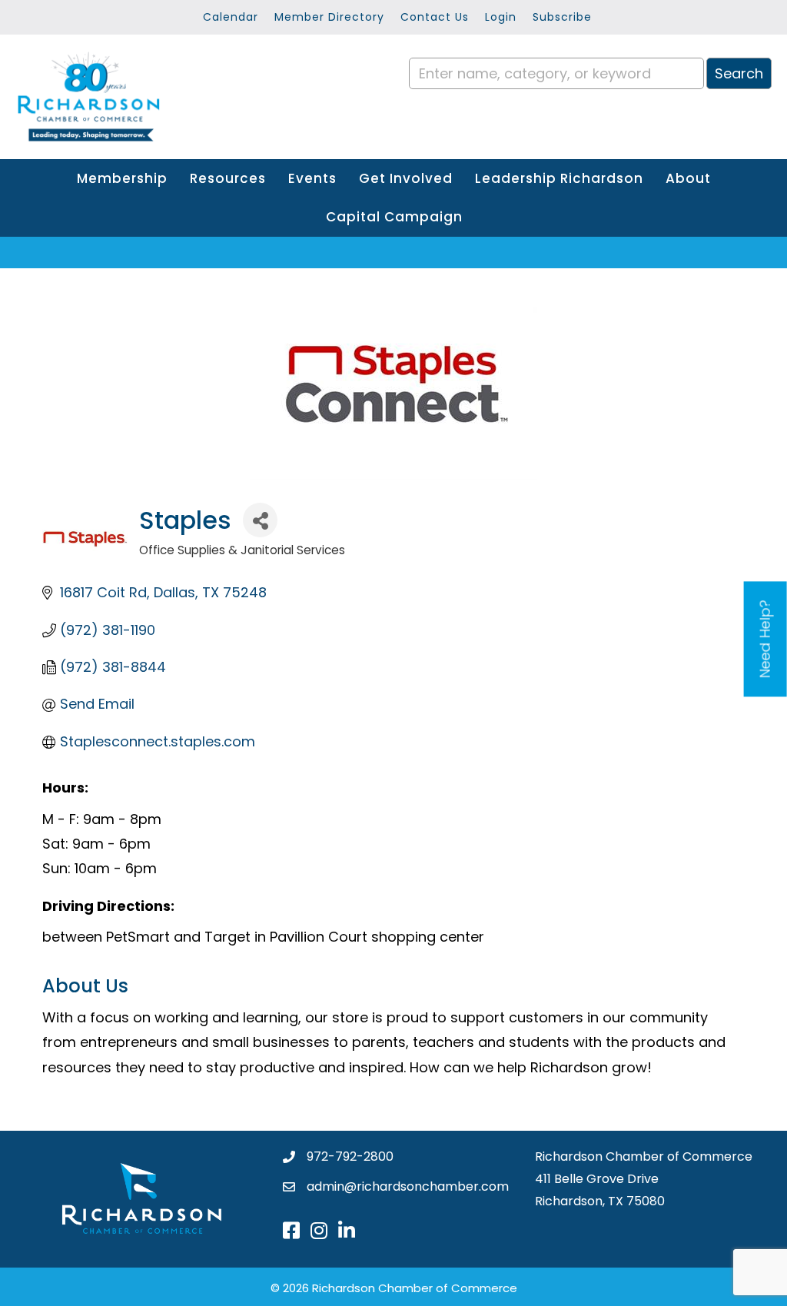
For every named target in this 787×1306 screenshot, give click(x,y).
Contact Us (434, 17)
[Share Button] (260, 520)
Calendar (230, 17)
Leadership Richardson (559, 178)
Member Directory (329, 17)
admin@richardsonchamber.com (408, 1186)
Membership (122, 178)
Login (500, 17)
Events (312, 178)
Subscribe (562, 17)
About (688, 178)
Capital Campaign (394, 217)
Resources (228, 178)
